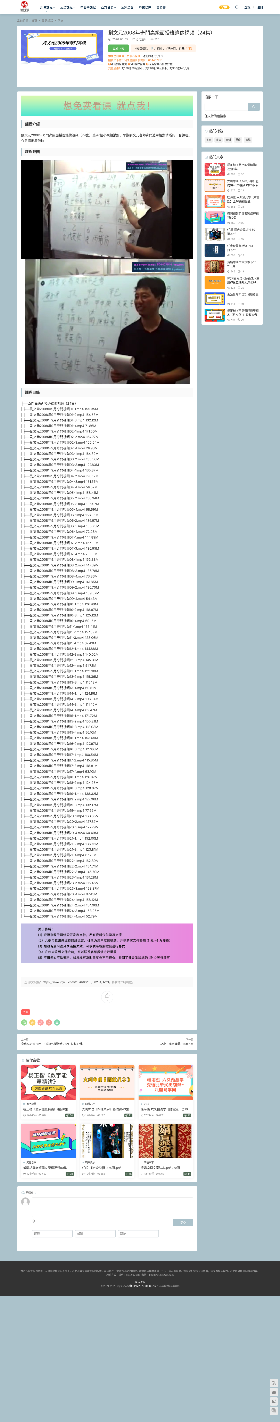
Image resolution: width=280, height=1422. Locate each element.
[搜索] (237, 7)
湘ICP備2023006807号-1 (144, 1285)
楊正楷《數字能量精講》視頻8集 (45, 1109)
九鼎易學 (24, 7)
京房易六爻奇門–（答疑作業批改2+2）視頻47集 (52, 1043)
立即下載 (118, 48)
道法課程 (66, 7)
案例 (228, 139)
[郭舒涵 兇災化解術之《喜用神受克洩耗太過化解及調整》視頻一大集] (215, 282)
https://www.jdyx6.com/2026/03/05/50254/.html (76, 982)
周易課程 (46, 7)
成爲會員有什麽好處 (161, 64)
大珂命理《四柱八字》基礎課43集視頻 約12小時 (107, 1109)
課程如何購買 (119, 64)
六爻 (146, 1103)
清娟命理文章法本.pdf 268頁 (160, 1168)
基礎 (238, 139)
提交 (183, 1222)
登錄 (189, 48)
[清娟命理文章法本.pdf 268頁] (166, 1141)
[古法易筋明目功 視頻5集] (215, 298)
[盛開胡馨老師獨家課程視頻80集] (48, 1141)
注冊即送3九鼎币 (153, 56)
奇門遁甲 (141, 39)
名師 (25, 1011)
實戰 (248, 139)
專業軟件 (145, 7)
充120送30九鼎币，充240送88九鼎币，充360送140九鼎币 (157, 68)
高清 (218, 139)
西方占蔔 (107, 7)
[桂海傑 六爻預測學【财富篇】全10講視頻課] (166, 1082)
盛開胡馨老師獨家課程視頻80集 (45, 1168)
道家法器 (127, 7)
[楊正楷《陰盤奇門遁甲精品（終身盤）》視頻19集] (215, 315)
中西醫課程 (88, 7)
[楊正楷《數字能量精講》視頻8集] (48, 1082)
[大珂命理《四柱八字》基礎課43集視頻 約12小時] (107, 1082)
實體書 (161, 7)
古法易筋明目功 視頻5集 (242, 294)
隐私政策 (140, 1282)
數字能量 (31, 1103)
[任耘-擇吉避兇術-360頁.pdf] (107, 1141)
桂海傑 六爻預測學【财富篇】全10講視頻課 (166, 1109)
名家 (208, 139)
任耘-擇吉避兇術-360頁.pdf (101, 1168)
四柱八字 (90, 1103)
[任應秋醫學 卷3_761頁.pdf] (215, 250)
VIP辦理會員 (137, 64)
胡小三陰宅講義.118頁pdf (176, 1043)
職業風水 (90, 1162)
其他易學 (31, 1162)
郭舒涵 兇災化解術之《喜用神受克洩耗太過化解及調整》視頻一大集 (243, 282)
